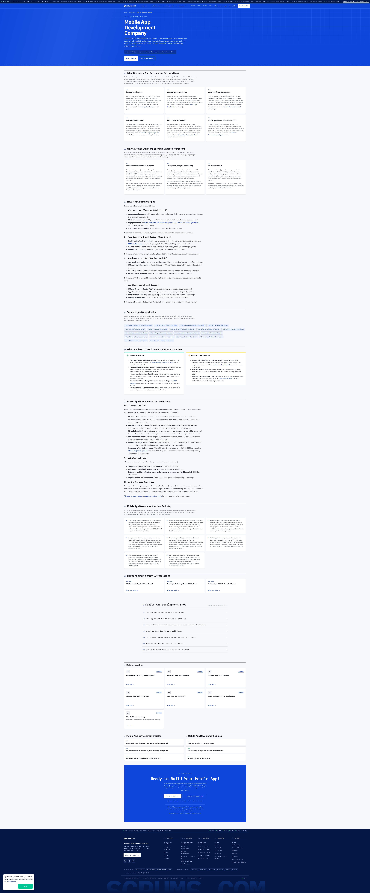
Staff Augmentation (192, 223)
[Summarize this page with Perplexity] (144, 873)
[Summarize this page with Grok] (146, 873)
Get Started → (243, 6)
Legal (160, 878)
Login (225, 6)
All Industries (203, 858)
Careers (234, 850)
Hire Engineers (186, 861)
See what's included (147, 58)
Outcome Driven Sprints (222, 365)
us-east (212, 830)
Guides (217, 845)
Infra (39, 1)
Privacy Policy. (11, 881)
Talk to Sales (232, 6)
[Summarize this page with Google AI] (141, 873)
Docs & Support (237, 859)
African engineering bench (138, 451)
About (234, 842)
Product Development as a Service (188, 135)
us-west (219, 830)
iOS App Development (147, 107)
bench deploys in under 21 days (162, 362)
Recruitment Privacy (177, 878)
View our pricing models (133, 496)
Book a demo (131, 58)
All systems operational (333, 1)
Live (126, 830)
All (13, 1)
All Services (185, 864)
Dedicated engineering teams (150, 133)
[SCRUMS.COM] (130, 838)
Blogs (217, 842)
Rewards (234, 853)
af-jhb (238, 830)
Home (125, 12)
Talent (33, 1)
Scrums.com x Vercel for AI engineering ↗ (356, 1)
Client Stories (237, 848)
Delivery (26, 1)
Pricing (166, 858)
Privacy (166, 878)
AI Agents (167, 847)
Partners (235, 856)
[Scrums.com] (130, 5)
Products (143, 6)
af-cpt (231, 830)
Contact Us (236, 845)
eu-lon (225, 830)
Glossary (218, 853)
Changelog (220, 869)
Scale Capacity (203, 847)
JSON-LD (227, 869)
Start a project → (132, 855)
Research (218, 848)
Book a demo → (172, 796)
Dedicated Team (150, 223)
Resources (168, 6)
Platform (45, 1)
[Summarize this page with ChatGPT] (139, 873)
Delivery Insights (204, 849)
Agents (18, 1)
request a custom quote (153, 496)
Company (180, 6)
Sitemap (234, 869)
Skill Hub (218, 850)
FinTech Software (204, 855)
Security (194, 878)
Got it (25, 886)
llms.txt (194, 869)
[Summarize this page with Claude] (148, 873)
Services (132, 12)
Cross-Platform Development (232, 107)
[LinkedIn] (125, 861)
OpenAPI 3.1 (202, 869)
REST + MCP (212, 869)
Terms (187, 878)
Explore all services (194, 796)
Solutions (155, 6)
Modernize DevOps (204, 852)
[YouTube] (133, 861)
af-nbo (244, 830)
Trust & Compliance (239, 862)
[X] (129, 861)
